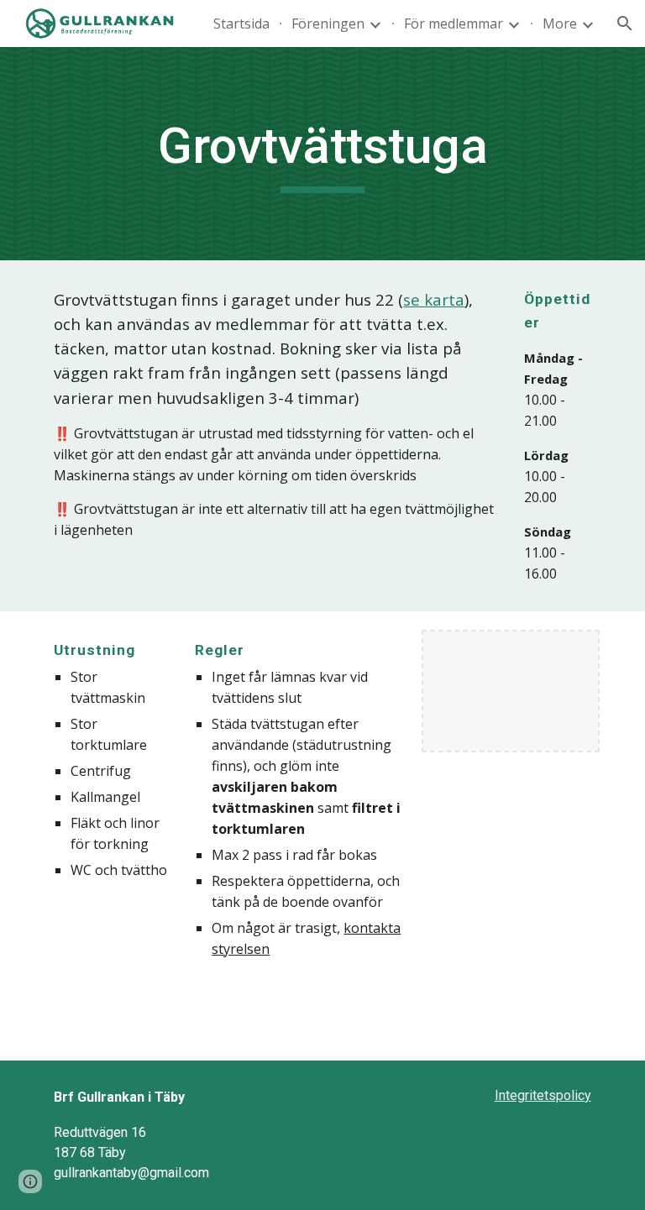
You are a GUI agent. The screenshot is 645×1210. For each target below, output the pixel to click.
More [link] (560, 23)
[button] (625, 23)
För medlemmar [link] (453, 23)
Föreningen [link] (327, 23)
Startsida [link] (241, 23)
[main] (322, 153)
